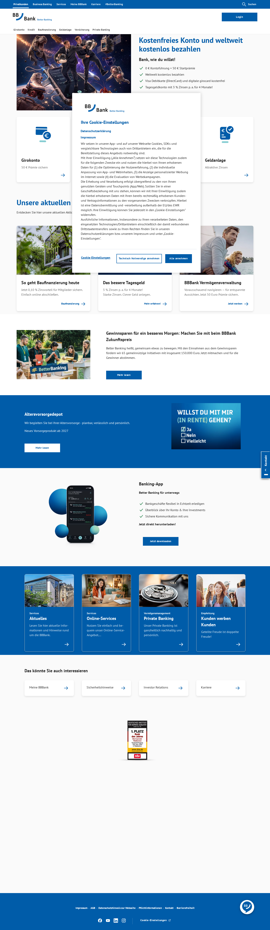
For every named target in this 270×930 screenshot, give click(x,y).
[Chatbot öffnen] (247, 907)
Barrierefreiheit (185, 908)
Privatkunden (20, 4)
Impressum (81, 908)
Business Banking (42, 4)
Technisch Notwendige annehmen (139, 258)
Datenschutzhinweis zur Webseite (117, 908)
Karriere (96, 4)
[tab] (19, 30)
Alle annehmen (178, 258)
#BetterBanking (114, 4)
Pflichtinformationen (150, 908)
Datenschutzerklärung (96, 131)
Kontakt (169, 908)
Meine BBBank (79, 4)
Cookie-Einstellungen (95, 258)
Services (61, 4)
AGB (93, 908)
